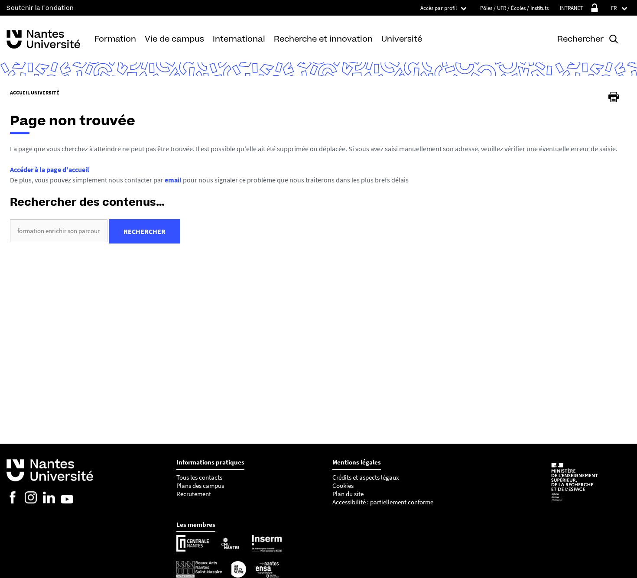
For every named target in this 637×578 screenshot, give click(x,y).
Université (401, 39)
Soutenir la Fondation (40, 8)
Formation (115, 39)
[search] (58, 230)
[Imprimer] (613, 97)
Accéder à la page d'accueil (49, 169)
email (173, 179)
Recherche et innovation (323, 39)
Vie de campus (174, 39)
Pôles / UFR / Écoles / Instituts (514, 8)
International (239, 39)
